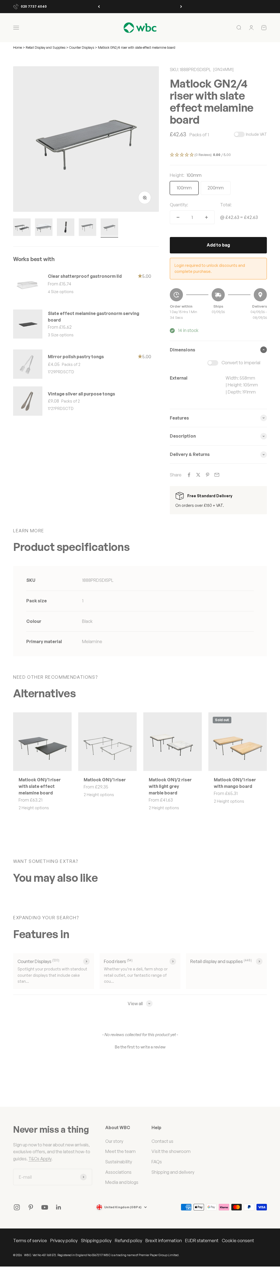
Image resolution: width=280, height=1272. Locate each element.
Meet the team (120, 1151)
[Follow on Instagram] (17, 1207)
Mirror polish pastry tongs (76, 356)
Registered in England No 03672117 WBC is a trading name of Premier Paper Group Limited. (118, 1255)
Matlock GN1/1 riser (105, 779)
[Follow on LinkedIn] (58, 1207)
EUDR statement (201, 1240)
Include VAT (256, 134)
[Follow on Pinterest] (30, 1207)
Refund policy (128, 1240)
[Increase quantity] (206, 217)
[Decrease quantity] (178, 217)
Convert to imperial (240, 362)
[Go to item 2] (43, 228)
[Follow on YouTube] (44, 1207)
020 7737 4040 (34, 6)
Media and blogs (121, 1182)
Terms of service (30, 1240)
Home (17, 47)
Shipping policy (96, 1240)
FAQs (156, 1161)
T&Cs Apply (39, 1158)
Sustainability (118, 1161)
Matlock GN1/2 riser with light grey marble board (170, 786)
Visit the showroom (171, 1151)
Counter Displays (81, 47)
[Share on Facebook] (189, 474)
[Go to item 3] (65, 228)
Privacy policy (64, 1240)
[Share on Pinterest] (207, 474)
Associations (118, 1172)
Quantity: (179, 204)
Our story (114, 1141)
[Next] (181, 6)
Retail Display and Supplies (46, 47)
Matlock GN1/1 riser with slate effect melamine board (40, 786)
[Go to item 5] (109, 228)
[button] (218, 155)
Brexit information (163, 1240)
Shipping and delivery (172, 1172)
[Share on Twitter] (198, 474)
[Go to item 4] (87, 228)
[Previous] (99, 6)
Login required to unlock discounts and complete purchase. (209, 268)
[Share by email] (216, 474)
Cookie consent (238, 1240)
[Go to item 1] (22, 228)
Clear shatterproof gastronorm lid (85, 276)
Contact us (162, 1141)
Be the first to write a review (140, 1047)
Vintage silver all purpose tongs (81, 394)
